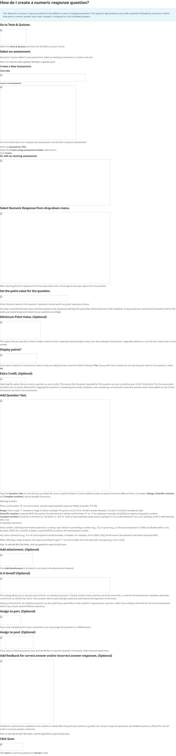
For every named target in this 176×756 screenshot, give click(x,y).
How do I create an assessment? (70, 142)
